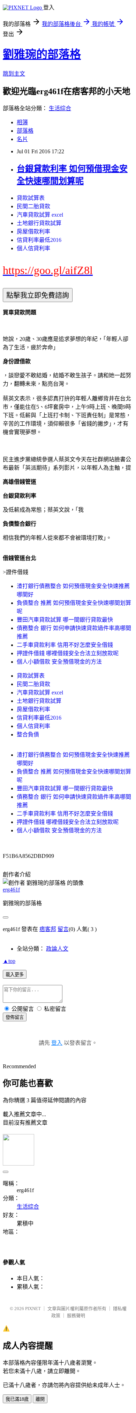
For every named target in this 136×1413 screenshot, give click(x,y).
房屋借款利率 (33, 232)
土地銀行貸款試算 (39, 223)
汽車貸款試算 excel (40, 215)
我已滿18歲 (17, 1399)
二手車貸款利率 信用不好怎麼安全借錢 (65, 645)
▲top (9, 961)
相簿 (22, 122)
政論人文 (57, 949)
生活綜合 (60, 108)
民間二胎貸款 (33, 206)
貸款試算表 (31, 198)
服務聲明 (76, 1315)
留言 (63, 929)
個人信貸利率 (33, 248)
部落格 (25, 131)
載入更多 (15, 974)
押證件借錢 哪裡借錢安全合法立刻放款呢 (68, 653)
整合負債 (28, 734)
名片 (22, 139)
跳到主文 (14, 74)
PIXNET (33, 1308)
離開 (40, 1399)
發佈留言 (15, 1017)
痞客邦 (47, 929)
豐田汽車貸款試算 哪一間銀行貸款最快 (65, 620)
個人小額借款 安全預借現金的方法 (59, 662)
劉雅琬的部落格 (42, 54)
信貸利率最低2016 (39, 240)
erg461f (11, 890)
